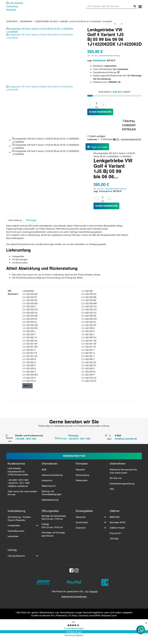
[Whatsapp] (140, 629)
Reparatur (80, 469)
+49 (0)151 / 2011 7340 (18, 482)
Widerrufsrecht (49, 485)
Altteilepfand (99, 60)
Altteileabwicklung (50, 499)
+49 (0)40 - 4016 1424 (25, 438)
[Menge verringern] (89, 104)
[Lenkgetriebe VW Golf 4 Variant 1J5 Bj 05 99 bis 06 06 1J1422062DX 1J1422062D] (45, 29)
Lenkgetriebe (14, 525)
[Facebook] (71, 570)
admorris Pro (48, 615)
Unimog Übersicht (16, 555)
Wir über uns (116, 477)
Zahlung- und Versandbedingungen (51, 493)
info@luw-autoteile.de (126, 438)
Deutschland (82, 522)
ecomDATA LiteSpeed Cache (103, 615)
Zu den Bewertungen (74, 628)
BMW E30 (114, 516)
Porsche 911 (116, 533)
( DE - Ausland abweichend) (126, 139)
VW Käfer (114, 538)
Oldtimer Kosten (117, 527)
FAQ (112, 488)
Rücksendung (82, 474)
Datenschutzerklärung (52, 474)
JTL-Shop (72, 615)
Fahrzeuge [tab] (31, 220)
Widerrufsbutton (74, 455)
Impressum (47, 480)
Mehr (26, 385)
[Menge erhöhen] (103, 104)
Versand (93, 591)
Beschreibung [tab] (15, 220)
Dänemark (81, 516)
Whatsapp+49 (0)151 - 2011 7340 (79, 437)
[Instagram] (76, 570)
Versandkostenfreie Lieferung (109, 55)
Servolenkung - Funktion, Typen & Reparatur (19, 518)
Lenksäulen (13, 536)
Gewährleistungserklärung (122, 483)
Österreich (81, 527)
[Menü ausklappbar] (140, 6)
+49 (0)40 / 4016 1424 (18, 479)
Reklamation (82, 480)
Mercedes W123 (117, 522)
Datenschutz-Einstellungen (74, 596)
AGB (44, 469)
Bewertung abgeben (74, 635)
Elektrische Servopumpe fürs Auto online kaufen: (123, 471)
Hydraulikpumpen (16, 530)
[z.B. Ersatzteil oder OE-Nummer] (135, 6)
